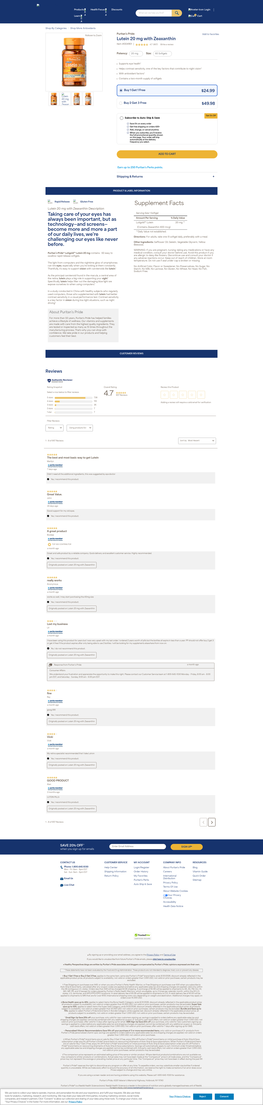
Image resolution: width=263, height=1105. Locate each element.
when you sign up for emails (77, 847)
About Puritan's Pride (174, 868)
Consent (224, 1097)
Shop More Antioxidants (83, 28)
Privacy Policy (170, 883)
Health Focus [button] (98, 10)
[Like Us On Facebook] (124, 916)
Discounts (116, 10)
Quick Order (199, 876)
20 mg (134, 54)
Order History (141, 872)
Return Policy (111, 876)
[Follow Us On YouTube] (138, 916)
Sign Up (186, 846)
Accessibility (169, 902)
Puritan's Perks (141, 880)
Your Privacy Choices (172, 896)
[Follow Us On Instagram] (131, 916)
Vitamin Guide (200, 872)
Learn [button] (77, 16)
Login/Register (141, 868)
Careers (167, 872)
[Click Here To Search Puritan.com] (177, 13)
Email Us (68, 878)
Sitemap (197, 880)
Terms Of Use (170, 887)
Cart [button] (198, 16)
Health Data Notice (173, 906)
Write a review (167, 45)
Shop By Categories (56, 28)
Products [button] (79, 10)
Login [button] (207, 10)
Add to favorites (210, 34)
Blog (195, 868)
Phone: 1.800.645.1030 (76, 867)
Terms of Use (169, 955)
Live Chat (69, 885)
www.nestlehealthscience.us (140, 1088)
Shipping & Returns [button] (130, 177)
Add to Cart (167, 154)
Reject (202, 1097)
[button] (119, 938)
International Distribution (169, 877)
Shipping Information (115, 872)
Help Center (110, 868)
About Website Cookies (175, 891)
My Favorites (140, 876)
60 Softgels (161, 54)
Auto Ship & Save (143, 884)
